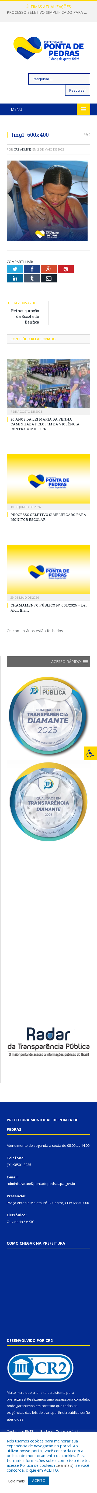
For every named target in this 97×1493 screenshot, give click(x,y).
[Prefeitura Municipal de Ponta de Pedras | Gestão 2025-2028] (48, 48)
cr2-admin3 (23, 149)
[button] (66, 661)
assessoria (64, 1399)
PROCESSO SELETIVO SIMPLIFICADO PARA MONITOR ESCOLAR (50, 12)
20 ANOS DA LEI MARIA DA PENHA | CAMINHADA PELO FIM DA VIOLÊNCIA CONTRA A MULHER (45, 424)
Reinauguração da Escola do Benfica (25, 316)
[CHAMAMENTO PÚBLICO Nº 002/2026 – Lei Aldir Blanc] (48, 572)
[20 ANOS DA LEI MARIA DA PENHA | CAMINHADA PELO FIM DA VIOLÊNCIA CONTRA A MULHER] (48, 386)
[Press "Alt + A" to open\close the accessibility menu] (90, 753)
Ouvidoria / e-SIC (20, 1221)
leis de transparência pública (55, 1412)
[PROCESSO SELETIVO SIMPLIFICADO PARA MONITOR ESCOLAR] (48, 481)
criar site (40, 1392)
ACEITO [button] (39, 1480)
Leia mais (64, 1465)
